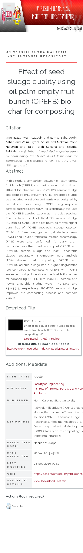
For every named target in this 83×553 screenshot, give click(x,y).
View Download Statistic (50, 481)
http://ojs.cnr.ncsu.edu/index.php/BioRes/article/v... (43, 348)
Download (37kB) (35, 338)
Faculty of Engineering (49, 384)
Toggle (9, 8)
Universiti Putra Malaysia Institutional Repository (36, 54)
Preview (54, 338)
